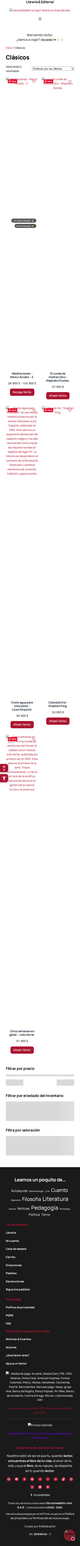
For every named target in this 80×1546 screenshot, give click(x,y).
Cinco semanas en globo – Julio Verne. (22, 1033)
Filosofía (31, 1199)
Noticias (23, 1208)
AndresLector (47, 1526)
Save (14, 81)
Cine (47, 1191)
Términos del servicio (45, 1518)
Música (12, 1209)
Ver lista (41, 1540)
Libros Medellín (17, 1225)
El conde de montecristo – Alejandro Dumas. (58, 377)
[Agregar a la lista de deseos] (33, 81)
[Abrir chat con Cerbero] (69, 1535)
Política (34, 1214)
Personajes (65, 1209)
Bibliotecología (36, 1191)
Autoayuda (19, 1191)
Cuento (59, 1190)
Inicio (9, 48)
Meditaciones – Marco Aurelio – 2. (22, 375)
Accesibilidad (41, 1495)
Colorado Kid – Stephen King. (58, 704)
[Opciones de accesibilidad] (4, 778)
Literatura (55, 1199)
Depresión (16, 1200)
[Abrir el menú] (40, 18)
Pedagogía (44, 1207)
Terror (45, 1214)
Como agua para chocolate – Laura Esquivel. (22, 706)
